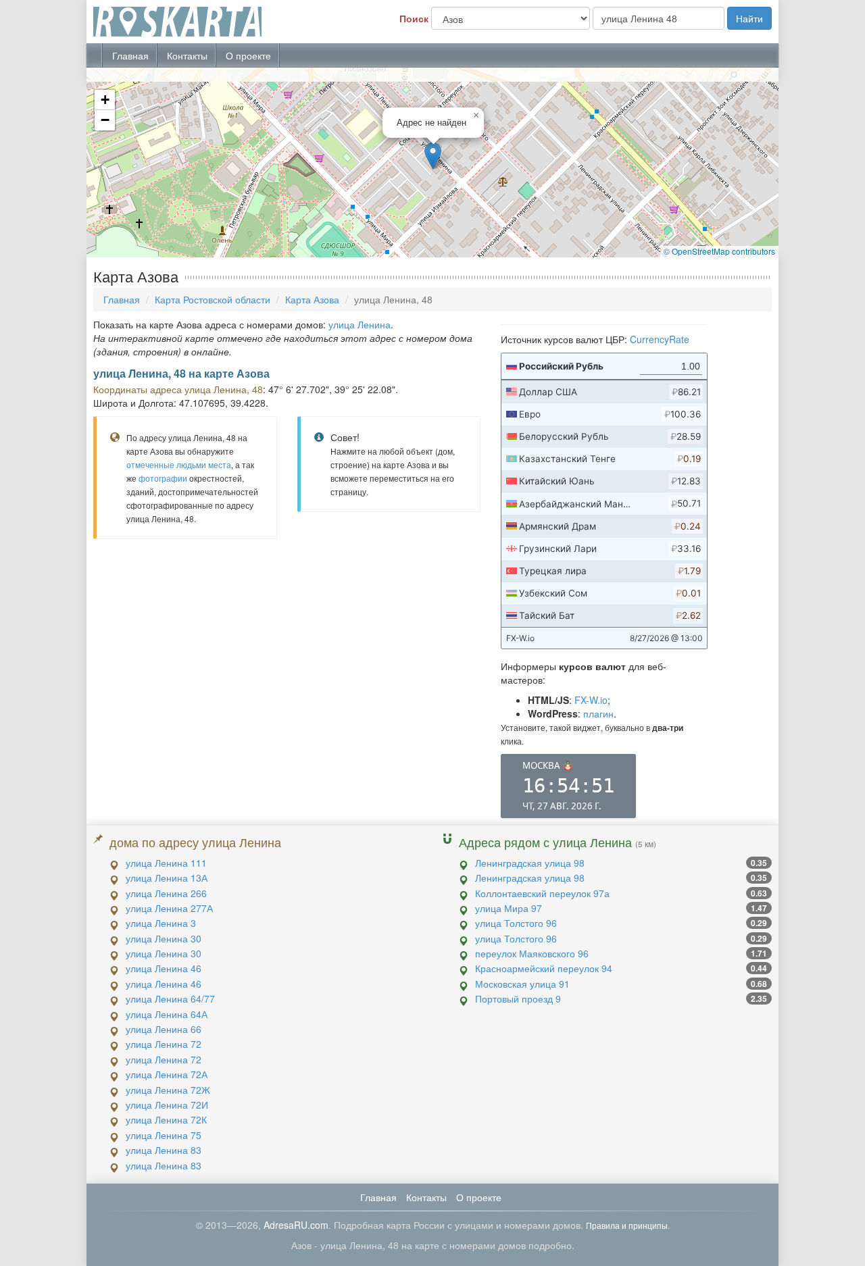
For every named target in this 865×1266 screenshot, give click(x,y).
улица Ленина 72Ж (168, 1089)
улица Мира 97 (508, 908)
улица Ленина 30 (163, 938)
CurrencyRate (659, 339)
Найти (749, 18)
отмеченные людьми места (178, 464)
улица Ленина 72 (163, 1043)
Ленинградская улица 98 (530, 862)
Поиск (413, 18)
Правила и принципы (627, 1225)
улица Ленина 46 (163, 968)
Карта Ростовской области (212, 299)
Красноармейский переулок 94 (543, 968)
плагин (598, 713)
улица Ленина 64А (166, 1014)
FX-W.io (591, 700)
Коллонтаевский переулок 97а (542, 893)
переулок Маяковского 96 (532, 953)
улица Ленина (359, 324)
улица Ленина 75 (163, 1135)
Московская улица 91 (522, 983)
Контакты (187, 55)
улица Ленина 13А (166, 877)
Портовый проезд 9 (518, 998)
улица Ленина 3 (161, 923)
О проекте (248, 55)
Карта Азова (312, 299)
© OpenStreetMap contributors (719, 251)
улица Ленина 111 (166, 862)
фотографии (163, 478)
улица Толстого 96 (516, 923)
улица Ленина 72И (167, 1104)
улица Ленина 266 (166, 893)
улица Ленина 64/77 (170, 998)
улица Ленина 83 (163, 1150)
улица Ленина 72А (166, 1074)
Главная (130, 55)
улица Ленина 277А (169, 908)
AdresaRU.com (296, 1225)
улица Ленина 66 (163, 1029)
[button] (432, 156)
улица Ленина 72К (166, 1119)
